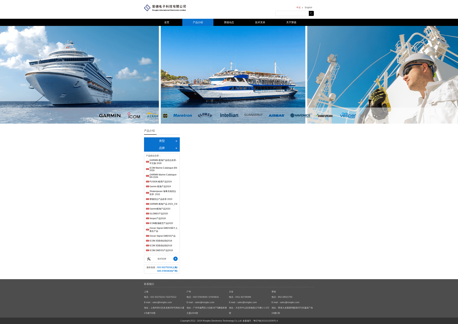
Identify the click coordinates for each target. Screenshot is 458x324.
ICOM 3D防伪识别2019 (161, 245)
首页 (166, 22)
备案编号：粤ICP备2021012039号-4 (260, 321)
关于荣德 (291, 22)
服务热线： (162, 269)
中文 (298, 7)
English (308, 7)
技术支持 (260, 22)
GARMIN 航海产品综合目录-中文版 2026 (163, 162)
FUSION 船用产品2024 (161, 181)
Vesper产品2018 (158, 218)
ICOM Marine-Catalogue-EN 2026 (163, 169)
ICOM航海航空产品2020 (161, 223)
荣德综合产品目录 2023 (161, 199)
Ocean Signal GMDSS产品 (163, 236)
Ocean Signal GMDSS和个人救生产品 (164, 229)
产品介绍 (198, 22)
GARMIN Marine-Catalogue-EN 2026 (163, 175)
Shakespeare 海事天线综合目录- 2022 (163, 193)
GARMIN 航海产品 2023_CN (163, 204)
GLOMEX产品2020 (159, 213)
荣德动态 (229, 22)
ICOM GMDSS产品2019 (161, 250)
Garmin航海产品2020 (160, 209)
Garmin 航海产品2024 (160, 186)
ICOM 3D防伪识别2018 (161, 241)
